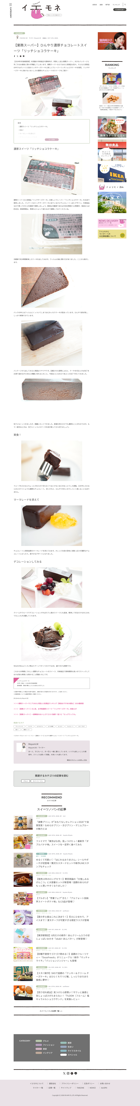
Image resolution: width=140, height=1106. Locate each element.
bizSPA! (104, 1087)
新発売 (95, 4)
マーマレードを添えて (27, 133)
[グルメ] (52, 33)
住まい (70, 1047)
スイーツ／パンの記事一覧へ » (51, 1011)
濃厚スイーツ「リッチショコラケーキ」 (33, 126)
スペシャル (72, 1055)
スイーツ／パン (38, 781)
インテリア (47, 1053)
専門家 (107, 4)
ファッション (48, 1045)
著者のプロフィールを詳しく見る (77, 760)
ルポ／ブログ (81, 726)
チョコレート (70, 726)
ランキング (116, 4)
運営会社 (52, 1083)
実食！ (21, 130)
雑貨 (70, 1043)
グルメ (25, 781)
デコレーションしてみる (27, 137)
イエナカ (30, 726)
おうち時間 (50, 726)
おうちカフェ (40, 726)
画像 (101, 4)
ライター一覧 (38, 1087)
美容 (45, 1049)
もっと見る (52, 139)
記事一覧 (52, 1087)
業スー (17, 729)
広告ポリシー (89, 1083)
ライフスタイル (74, 1051)
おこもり (60, 726)
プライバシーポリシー (70, 1083)
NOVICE (93, 1087)
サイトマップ (66, 1087)
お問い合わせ (105, 1083)
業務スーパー (27, 729)
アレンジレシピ (19, 726)
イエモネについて (37, 1083)
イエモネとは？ (119, 9)
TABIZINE (80, 1087)
